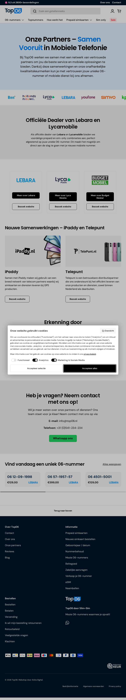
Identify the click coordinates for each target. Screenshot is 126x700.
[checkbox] (19, 360)
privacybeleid (90, 354)
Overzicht (109, 330)
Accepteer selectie (36, 368)
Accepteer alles (89, 368)
